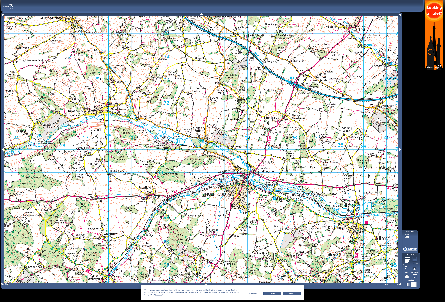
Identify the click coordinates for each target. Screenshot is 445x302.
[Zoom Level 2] (406, 268)
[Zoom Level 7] (406, 259)
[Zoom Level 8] (406, 257)
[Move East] (400, 150)
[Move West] (2, 150)
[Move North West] (2, 14)
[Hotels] (406, 236)
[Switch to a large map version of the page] (411, 284)
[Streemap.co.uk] (7, 5)
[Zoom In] (415, 269)
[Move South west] (2, 284)
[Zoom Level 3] (406, 266)
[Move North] (201, 14)
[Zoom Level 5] (406, 262)
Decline (272, 293)
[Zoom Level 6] (406, 261)
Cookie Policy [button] (207, 292)
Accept (291, 293)
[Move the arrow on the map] (414, 275)
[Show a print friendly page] (407, 275)
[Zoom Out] (415, 259)
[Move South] (206, 284)
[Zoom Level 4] (406, 264)
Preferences (253, 293)
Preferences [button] (158, 295)
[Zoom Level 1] (406, 270)
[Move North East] (400, 14)
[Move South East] (400, 284)
